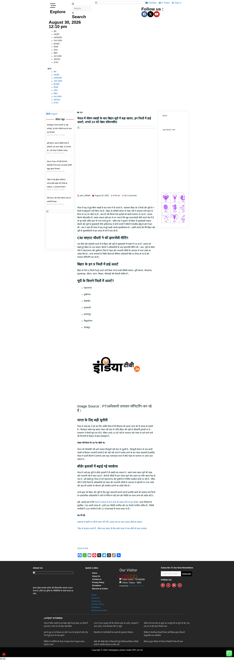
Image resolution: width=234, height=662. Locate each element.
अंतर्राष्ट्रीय (58, 37)
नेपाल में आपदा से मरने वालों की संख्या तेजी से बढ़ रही (115, 502)
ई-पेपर (56, 62)
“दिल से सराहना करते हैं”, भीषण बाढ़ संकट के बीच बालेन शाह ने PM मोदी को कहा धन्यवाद (112, 528)
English (54, 114)
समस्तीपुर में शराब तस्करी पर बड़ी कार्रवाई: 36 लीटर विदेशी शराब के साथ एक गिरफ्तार (59, 128)
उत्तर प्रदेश (58, 40)
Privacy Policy (98, 582)
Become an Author (100, 589)
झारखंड (56, 44)
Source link (82, 548)
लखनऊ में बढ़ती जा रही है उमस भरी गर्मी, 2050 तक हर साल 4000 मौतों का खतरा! (109, 522)
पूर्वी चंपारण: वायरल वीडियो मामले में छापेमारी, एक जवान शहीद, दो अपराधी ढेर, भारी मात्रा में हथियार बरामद (59, 146)
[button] (81, 4)
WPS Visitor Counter (136, 586)
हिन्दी (48, 114)
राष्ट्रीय (56, 34)
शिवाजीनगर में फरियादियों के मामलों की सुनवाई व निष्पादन (113, 632)
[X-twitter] (150, 14)
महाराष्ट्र (57, 59)
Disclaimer (96, 585)
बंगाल (56, 50)
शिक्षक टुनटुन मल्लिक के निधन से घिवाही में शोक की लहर (163, 641)
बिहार (56, 53)
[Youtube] (157, 14)
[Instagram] (180, 585)
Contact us (96, 579)
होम (55, 31)
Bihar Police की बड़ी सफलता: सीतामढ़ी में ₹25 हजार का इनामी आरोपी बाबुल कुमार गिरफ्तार (59, 165)
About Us (96, 576)
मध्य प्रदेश (58, 56)
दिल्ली (56, 47)
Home (94, 573)
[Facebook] (144, 14)
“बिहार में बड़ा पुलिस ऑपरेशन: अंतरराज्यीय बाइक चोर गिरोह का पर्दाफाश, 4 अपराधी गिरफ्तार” (57, 183)
